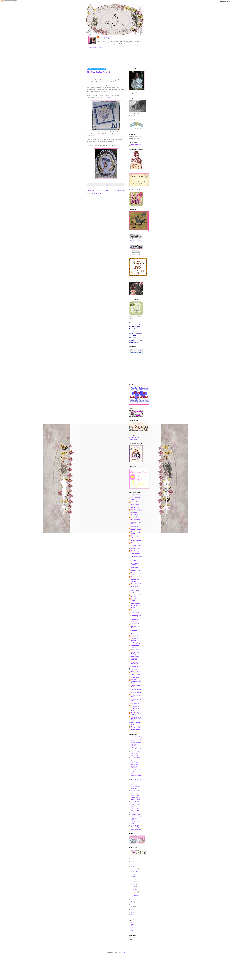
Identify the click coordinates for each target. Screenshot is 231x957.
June (134, 879)
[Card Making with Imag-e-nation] (136, 439)
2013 (132, 904)
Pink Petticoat (134, 669)
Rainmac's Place (135, 674)
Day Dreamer (134, 567)
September (136, 871)
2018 (132, 861)
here (109, 97)
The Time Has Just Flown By (99, 72)
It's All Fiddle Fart (136, 584)
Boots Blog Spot (135, 519)
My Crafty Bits (135, 636)
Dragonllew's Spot (136, 570)
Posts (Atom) (97, 193)
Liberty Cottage (135, 612)
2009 (132, 914)
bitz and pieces (135, 517)
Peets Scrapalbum (135, 666)
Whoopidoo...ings (136, 727)
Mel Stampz (134, 630)
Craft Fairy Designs (136, 545)
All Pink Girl (134, 502)
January (135, 892)
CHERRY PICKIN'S (136, 540)
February (135, 889)
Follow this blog (135, 352)
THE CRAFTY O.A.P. (136, 703)
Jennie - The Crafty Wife (105, 37)
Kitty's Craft (134, 610)
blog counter (131, 939)
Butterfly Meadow (136, 529)
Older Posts (121, 190)
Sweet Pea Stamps (136, 692)
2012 (132, 907)
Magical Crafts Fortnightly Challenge (135, 766)
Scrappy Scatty (135, 677)
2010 (132, 912)
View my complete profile (95, 47)
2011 (132, 909)
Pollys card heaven (136, 671)
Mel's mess (134, 633)
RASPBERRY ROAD (132, 929)
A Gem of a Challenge (136, 737)
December (135, 869)
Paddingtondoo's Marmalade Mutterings (135, 658)
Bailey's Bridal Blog (136, 510)
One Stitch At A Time (136, 769)
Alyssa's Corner (135, 504)
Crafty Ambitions (135, 553)
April (134, 884)
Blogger (123, 952)
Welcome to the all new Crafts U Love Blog (136, 719)
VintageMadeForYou (135, 240)
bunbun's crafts (135, 526)
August (135, 874)
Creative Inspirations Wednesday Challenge (136, 744)
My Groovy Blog (135, 643)
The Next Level (135, 706)
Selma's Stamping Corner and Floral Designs (136, 681)
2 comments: (113, 184)
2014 (132, 902)
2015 (132, 899)
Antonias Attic (135, 507)
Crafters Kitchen (135, 548)
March (134, 886)
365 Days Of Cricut (136, 495)
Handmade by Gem (136, 577)
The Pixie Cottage (135, 812)
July (134, 876)
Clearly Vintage (135, 543)
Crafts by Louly (135, 551)
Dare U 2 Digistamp (136, 751)
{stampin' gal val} (135, 729)
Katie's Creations (135, 603)
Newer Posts (90, 190)
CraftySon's (134, 560)
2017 (132, 864)
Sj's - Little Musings (136, 689)
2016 (132, 866)
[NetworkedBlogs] (135, 350)
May (134, 881)
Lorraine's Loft (135, 623)
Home (106, 190)
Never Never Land (136, 649)
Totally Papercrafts (136, 829)
